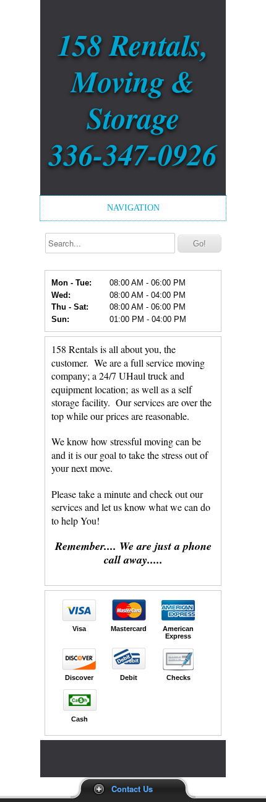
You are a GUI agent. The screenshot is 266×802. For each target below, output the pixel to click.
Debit (128, 677)
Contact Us (132, 789)
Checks (178, 677)
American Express (178, 632)
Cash (79, 719)
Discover (79, 677)
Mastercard (129, 628)
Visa (79, 628)
